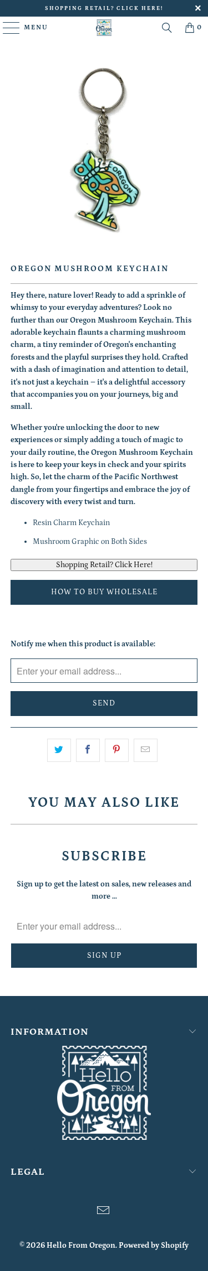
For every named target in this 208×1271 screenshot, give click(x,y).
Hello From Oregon (81, 1245)
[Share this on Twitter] (59, 750)
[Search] (166, 28)
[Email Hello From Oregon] (103, 1212)
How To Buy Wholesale (104, 592)
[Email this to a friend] (146, 750)
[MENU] (6, 28)
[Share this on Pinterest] (117, 750)
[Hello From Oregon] (104, 28)
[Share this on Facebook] (88, 750)
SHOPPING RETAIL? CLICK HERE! (104, 8)
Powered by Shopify (154, 1245)
